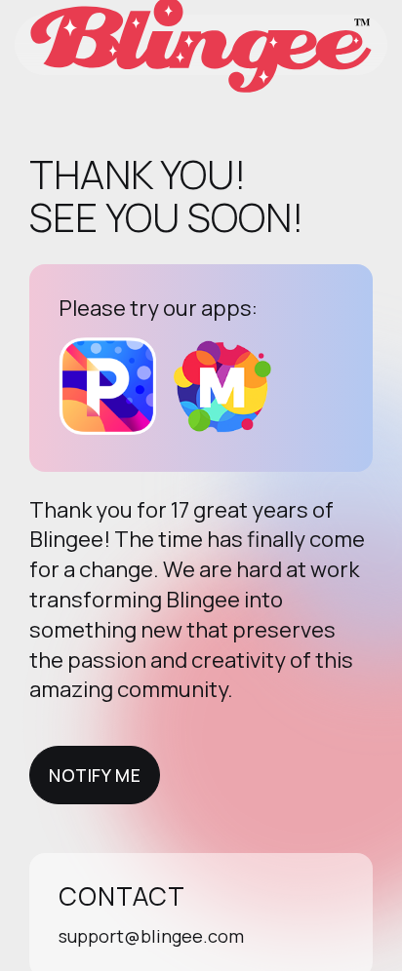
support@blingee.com (151, 936)
